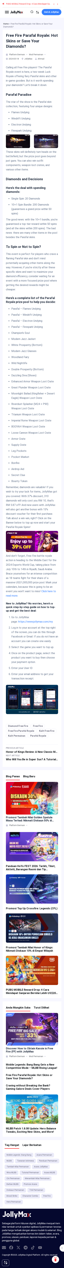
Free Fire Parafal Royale (21, 731)
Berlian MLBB (13, 1184)
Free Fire (38, 726)
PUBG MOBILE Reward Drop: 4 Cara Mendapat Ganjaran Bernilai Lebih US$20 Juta (31, 991)
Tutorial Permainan (30, 1172)
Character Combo (30, 1196)
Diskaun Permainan (15, 1190)
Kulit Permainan (16, 735)
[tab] (7, 55)
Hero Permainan (14, 1202)
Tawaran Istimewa (25, 1161)
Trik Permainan (36, 1190)
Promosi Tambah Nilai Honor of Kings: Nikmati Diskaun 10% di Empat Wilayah (29, 949)
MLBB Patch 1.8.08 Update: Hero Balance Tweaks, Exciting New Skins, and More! (31, 1130)
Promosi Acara (30, 1184)
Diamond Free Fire (18, 726)
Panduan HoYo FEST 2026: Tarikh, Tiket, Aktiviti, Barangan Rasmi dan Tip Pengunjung (30, 868)
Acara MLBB (49, 1172)
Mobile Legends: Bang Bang (19, 1155)
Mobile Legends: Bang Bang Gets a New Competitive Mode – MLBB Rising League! (31, 1066)
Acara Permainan (44, 1155)
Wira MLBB (11, 1172)
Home (6, 24)
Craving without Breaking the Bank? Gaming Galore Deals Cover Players (28, 1087)
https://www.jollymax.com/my (35, 621)
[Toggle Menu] (7, 12)
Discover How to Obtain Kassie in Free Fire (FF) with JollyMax (29, 1050)
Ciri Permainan (13, 1178)
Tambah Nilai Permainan (18, 1167)
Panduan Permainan (48, 1161)
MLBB (9, 1161)
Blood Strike (12, 1196)
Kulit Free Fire (46, 731)
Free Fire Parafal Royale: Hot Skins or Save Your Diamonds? (29, 1077)
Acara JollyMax (41, 1167)
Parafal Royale (38, 735)
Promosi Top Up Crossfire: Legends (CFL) (31, 908)
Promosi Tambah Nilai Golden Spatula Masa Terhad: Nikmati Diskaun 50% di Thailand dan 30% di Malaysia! (29, 819)
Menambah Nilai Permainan (37, 1178)
